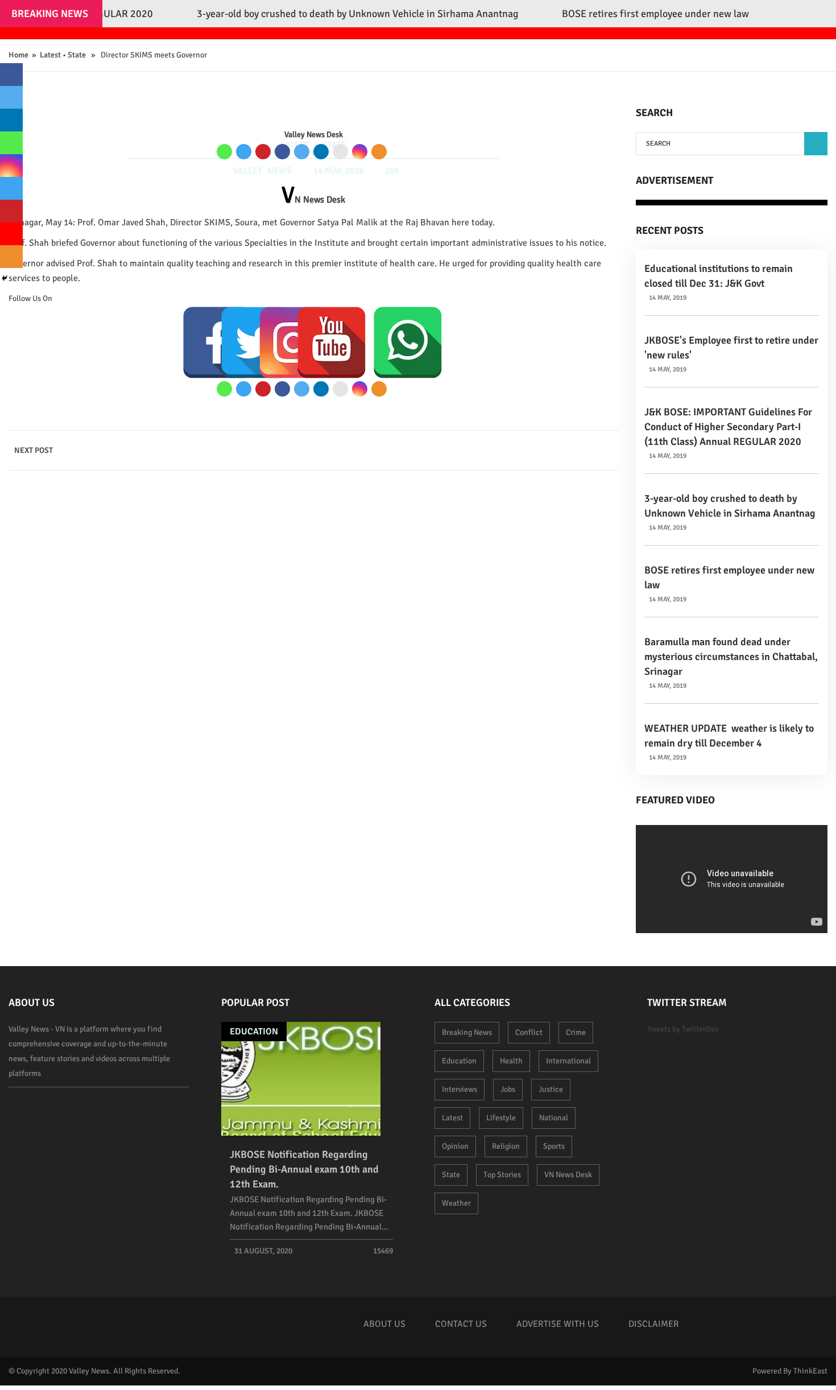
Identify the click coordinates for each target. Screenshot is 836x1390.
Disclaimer (653, 1324)
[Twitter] (301, 151)
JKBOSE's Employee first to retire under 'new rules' (731, 347)
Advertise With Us (557, 1324)
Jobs (507, 1089)
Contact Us (461, 1324)
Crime (576, 1032)
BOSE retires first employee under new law (729, 577)
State (77, 55)
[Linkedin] (321, 151)
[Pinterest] (263, 151)
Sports (554, 1146)
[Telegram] (243, 151)
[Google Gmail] (340, 151)
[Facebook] (282, 151)
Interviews (459, 1089)
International (568, 1061)
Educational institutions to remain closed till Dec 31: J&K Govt (718, 276)
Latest (50, 55)
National (553, 1118)
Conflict (529, 1032)
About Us (384, 1324)
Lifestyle (501, 1118)
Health (511, 1061)
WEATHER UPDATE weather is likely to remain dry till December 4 (729, 735)
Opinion (455, 1146)
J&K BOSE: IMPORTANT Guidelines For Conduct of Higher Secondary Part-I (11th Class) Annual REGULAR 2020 (728, 427)
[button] (815, 143)
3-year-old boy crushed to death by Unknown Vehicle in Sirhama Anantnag (730, 505)
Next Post (33, 450)
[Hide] (4, 278)
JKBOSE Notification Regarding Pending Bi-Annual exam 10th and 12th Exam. (304, 1169)
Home (18, 55)
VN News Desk (568, 1174)
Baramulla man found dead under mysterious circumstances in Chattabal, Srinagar (731, 657)
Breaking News (467, 1032)
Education (254, 1031)
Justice (551, 1089)
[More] (379, 151)
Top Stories (502, 1174)
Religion (506, 1146)
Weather (456, 1203)
